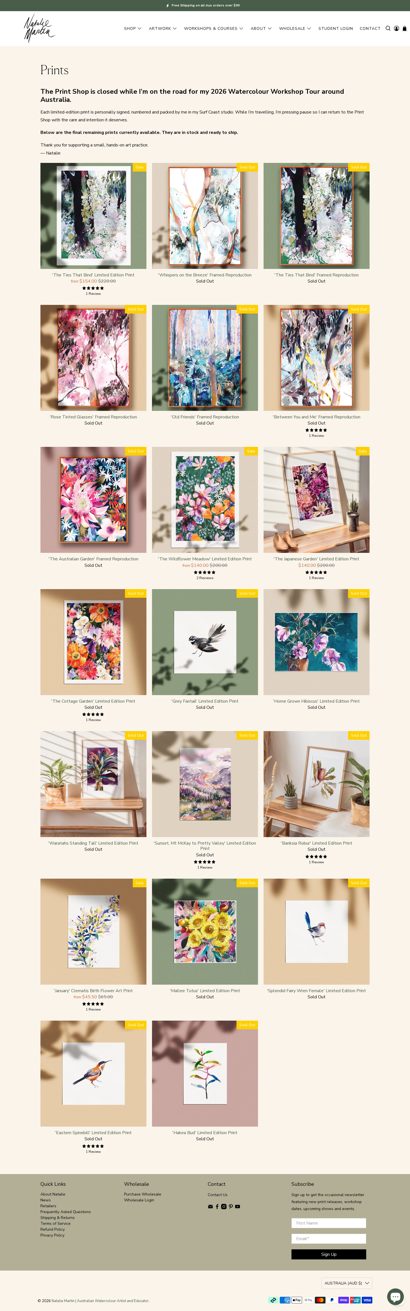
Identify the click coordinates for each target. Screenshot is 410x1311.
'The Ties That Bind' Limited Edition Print (93, 275)
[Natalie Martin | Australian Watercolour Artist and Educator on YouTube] (237, 1208)
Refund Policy (52, 1229)
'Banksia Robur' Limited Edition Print (316, 843)
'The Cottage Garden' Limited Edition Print (93, 701)
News (45, 1200)
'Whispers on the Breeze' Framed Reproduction (205, 275)
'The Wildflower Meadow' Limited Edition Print (205, 559)
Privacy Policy (52, 1235)
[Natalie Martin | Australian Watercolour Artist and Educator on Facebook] (217, 1208)
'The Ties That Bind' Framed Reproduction (316, 275)
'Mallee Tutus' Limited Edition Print (205, 991)
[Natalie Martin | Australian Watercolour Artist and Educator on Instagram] (223, 1208)
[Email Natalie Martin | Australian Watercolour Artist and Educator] (210, 1208)
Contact (370, 28)
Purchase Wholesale (142, 1194)
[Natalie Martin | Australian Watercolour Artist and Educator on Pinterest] (230, 1208)
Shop (130, 28)
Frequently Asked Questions (65, 1211)
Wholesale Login (139, 1200)
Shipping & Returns (57, 1217)
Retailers (48, 1206)
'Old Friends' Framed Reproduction (205, 417)
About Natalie (52, 1194)
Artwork (160, 28)
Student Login (336, 28)
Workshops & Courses (211, 28)
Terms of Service (55, 1223)
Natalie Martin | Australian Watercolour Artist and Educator (100, 1300)
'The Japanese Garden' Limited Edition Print (316, 559)
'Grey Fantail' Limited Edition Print (205, 701)
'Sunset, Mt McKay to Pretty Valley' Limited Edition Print (205, 845)
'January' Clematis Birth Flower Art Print (93, 991)
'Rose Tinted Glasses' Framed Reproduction (93, 417)
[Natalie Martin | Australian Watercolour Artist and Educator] (39, 28)
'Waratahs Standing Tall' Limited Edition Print (93, 843)
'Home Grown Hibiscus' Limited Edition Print (316, 701)
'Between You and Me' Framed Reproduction (316, 417)
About (258, 28)
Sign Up (329, 1254)
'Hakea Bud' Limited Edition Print (204, 1133)
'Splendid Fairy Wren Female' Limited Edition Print (316, 991)
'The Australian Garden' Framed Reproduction (93, 559)
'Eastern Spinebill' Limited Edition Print (93, 1133)
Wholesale (292, 28)
